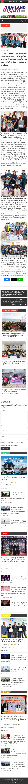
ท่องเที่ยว (4, 477)
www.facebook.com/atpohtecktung (17, 279)
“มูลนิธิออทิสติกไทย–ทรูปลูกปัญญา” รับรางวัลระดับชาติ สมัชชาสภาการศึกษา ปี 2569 (13, 643)
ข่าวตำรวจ (4, 715)
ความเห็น (3, 413)
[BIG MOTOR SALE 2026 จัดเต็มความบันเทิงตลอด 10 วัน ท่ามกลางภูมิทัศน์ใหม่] (5, 581)
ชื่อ (2, 428)
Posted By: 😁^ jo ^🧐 (6, 72)
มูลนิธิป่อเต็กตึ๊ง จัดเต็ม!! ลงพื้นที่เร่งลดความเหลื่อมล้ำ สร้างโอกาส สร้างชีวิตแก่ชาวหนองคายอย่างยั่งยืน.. (14, 366)
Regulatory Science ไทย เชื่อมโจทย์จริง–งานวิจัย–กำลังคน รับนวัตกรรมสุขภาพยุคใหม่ (18, 673)
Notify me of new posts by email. (10, 448)
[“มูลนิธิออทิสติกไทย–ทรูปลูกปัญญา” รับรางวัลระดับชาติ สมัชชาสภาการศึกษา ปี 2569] (14, 631)
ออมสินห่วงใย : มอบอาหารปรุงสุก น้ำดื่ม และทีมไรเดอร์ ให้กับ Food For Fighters (14, 393)
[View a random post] (25, 21)
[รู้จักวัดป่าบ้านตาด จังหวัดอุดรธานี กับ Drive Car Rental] (14, 469)
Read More (4, 491)
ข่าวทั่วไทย (4, 639)
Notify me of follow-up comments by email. (13, 445)
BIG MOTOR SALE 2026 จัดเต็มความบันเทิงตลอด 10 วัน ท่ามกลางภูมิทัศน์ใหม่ (18, 582)
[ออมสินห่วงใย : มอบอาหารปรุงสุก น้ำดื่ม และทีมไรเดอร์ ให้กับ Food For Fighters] (14, 382)
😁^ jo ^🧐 (13, 342)
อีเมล (2, 434)
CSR (2, 49)
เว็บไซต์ (2, 440)
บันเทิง (3, 557)
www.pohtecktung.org (10, 277)
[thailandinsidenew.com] (2, 21)
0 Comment (16, 72)
